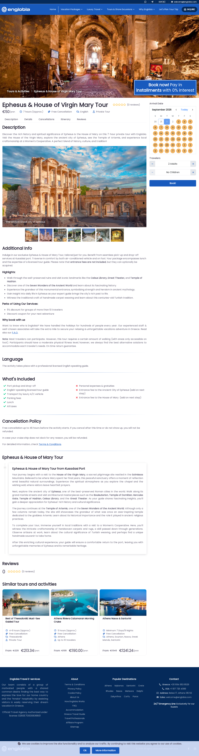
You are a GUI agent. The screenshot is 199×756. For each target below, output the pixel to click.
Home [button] (53, 9)
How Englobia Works (75, 701)
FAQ (75, 705)
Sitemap (74, 726)
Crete (141, 685)
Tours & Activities (18, 91)
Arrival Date (156, 103)
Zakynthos (116, 696)
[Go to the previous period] (176, 110)
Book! (173, 183)
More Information (106, 750)
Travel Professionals (75, 718)
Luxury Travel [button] (93, 9)
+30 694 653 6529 (175, 684)
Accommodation (74, 709)
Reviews (81, 119)
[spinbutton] (172, 164)
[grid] (172, 133)
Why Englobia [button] (146, 9)
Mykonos (119, 685)
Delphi (140, 691)
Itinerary (66, 119)
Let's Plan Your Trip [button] (168, 9)
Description (11, 119)
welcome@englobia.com (176, 697)
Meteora (129, 691)
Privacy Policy (74, 688)
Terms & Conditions (50, 444)
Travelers (154, 158)
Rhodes (109, 691)
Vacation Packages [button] (70, 9)
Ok (85, 750)
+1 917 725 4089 (175, 688)
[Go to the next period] (192, 110)
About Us (74, 697)
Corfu (127, 696)
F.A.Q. (15, 332)
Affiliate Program (74, 722)
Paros (135, 696)
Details (28, 119)
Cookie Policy (74, 693)
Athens (108, 685)
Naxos (119, 691)
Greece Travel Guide (74, 714)
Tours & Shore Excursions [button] (119, 9)
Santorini (130, 685)
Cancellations (46, 119)
